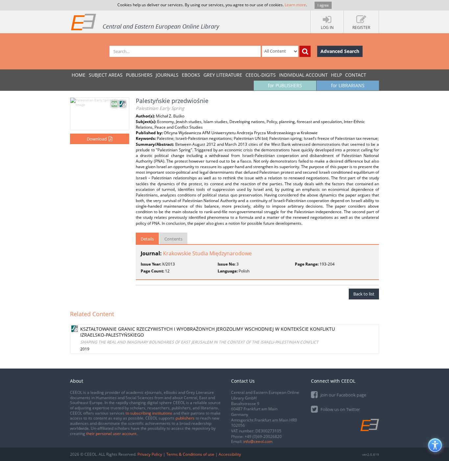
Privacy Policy (149, 454)
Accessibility (230, 454)
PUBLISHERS (139, 75)
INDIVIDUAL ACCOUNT (303, 75)
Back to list (363, 294)
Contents (173, 239)
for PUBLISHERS (285, 85)
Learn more (295, 5)
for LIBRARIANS (348, 85)
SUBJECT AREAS (106, 75)
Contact (355, 75)
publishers (185, 418)
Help (336, 75)
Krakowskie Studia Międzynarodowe (207, 253)
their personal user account (111, 433)
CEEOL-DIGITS (261, 75)
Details (147, 239)
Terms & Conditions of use (190, 454)
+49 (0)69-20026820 (263, 436)
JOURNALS (167, 75)
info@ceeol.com (257, 441)
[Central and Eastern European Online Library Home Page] (145, 22)
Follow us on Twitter (339, 409)
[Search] (305, 51)
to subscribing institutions (149, 413)
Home (78, 75)
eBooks (191, 75)
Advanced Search (339, 51)
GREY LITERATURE (222, 75)
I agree (323, 5)
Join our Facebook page (342, 395)
